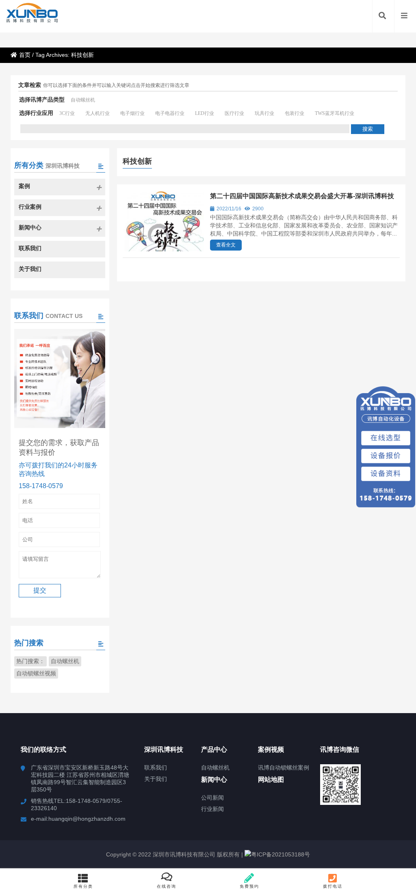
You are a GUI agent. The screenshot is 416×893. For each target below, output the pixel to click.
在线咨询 (166, 886)
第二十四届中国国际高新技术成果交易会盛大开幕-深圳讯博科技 (302, 195)
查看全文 (226, 245)
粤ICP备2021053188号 (280, 854)
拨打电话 (332, 886)
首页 (24, 55)
